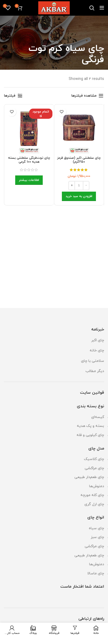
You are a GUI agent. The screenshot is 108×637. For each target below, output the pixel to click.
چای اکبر (97, 340)
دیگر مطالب (94, 371)
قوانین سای (94, 393)
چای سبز (97, 537)
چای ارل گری (94, 504)
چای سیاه (96, 528)
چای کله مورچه (92, 495)
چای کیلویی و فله (90, 435)
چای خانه (97, 350)
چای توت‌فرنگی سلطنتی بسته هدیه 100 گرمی (29, 160)
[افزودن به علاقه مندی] (61, 111)
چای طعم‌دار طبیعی (89, 477)
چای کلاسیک (94, 459)
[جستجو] (92, 8)
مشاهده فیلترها (83, 95)
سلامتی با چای (92, 360)
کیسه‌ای (97, 417)
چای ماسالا (95, 573)
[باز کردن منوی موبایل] (102, 8)
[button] (79, 196)
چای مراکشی (94, 468)
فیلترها (9, 95)
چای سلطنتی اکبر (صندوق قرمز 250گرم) (79, 160)
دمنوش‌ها (96, 486)
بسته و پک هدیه (90, 425)
